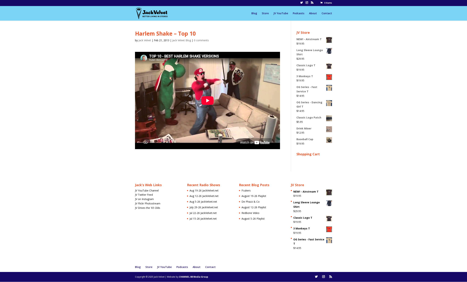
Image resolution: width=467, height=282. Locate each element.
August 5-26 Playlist (253, 218)
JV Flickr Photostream (147, 203)
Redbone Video (250, 213)
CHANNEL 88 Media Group (193, 276)
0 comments (201, 40)
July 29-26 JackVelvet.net (204, 207)
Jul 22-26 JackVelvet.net (203, 213)
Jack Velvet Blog (181, 40)
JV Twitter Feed (144, 194)
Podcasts (298, 13)
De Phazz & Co (251, 201)
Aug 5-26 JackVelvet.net (203, 201)
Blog (254, 13)
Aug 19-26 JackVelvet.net (204, 190)
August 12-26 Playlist (254, 207)
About (313, 13)
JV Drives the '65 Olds (147, 208)
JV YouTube (280, 13)
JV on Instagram (144, 199)
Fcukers (246, 190)
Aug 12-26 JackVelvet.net (204, 196)
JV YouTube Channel (147, 190)
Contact (327, 13)
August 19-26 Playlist (254, 196)
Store (265, 13)
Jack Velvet (144, 40)
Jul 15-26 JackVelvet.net (203, 218)
